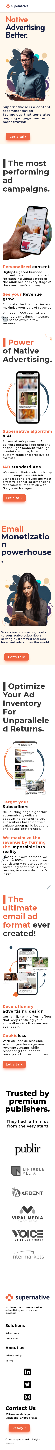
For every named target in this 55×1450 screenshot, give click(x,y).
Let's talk (18, 137)
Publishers (12, 1338)
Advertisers (12, 1333)
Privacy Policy (14, 1355)
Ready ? (19, 1428)
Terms (9, 1360)
